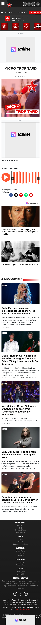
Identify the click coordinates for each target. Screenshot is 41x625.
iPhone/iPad (20, 572)
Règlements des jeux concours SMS (20, 583)
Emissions (22, 12)
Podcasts (20, 562)
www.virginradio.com (23, 609)
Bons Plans (20, 551)
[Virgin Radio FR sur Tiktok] (26, 594)
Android (20, 574)
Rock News (10, 12)
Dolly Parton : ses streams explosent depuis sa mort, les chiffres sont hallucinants (18, 311)
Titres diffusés (20, 530)
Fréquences (20, 532)
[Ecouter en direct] (25, 4)
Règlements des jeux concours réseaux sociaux (20, 581)
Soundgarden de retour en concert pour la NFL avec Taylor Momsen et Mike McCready (19, 500)
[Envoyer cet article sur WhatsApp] (25, 196)
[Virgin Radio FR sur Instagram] (20, 594)
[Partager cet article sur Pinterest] (20, 196)
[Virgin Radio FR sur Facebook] (15, 594)
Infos (20, 539)
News (20, 542)
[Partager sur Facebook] (10, 196)
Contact (20, 525)
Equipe (20, 528)
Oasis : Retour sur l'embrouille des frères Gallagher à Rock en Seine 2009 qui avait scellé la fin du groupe (19, 359)
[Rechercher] (33, 4)
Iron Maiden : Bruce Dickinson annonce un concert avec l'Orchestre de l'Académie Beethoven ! (18, 410)
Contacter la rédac (20, 544)
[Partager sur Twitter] (15, 196)
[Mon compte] (38, 4)
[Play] (3, 25)
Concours (20, 556)
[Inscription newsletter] (29, 4)
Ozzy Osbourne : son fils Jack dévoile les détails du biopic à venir (18, 454)
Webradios (20, 565)
